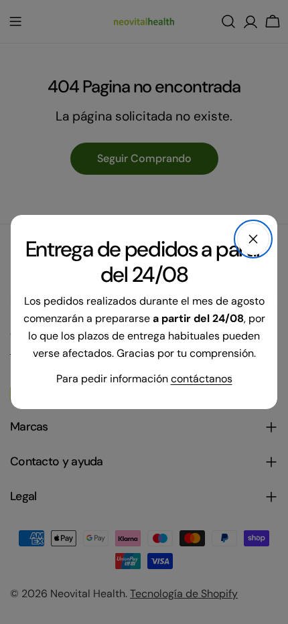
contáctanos (201, 379)
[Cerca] (253, 239)
